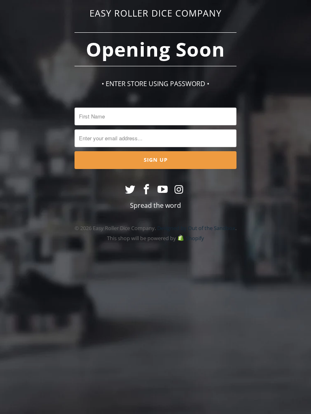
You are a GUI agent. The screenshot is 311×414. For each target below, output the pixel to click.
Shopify (195, 238)
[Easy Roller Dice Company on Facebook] (146, 189)
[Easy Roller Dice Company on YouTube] (163, 189)
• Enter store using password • (155, 83)
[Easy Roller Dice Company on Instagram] (179, 189)
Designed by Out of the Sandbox (196, 228)
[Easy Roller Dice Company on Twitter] (131, 189)
